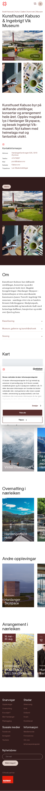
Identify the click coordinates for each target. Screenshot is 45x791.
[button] (40, 4)
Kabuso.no (16, 165)
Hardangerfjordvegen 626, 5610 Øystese (24, 154)
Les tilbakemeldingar (20, 168)
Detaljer (35, 406)
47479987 (16, 158)
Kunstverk (31, 12)
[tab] (6, 187)
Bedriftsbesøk (8, 12)
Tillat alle (22, 413)
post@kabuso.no (18, 161)
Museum (39, 12)
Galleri (23, 12)
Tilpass (21, 420)
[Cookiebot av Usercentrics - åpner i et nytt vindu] (32, 369)
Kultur (17, 12)
